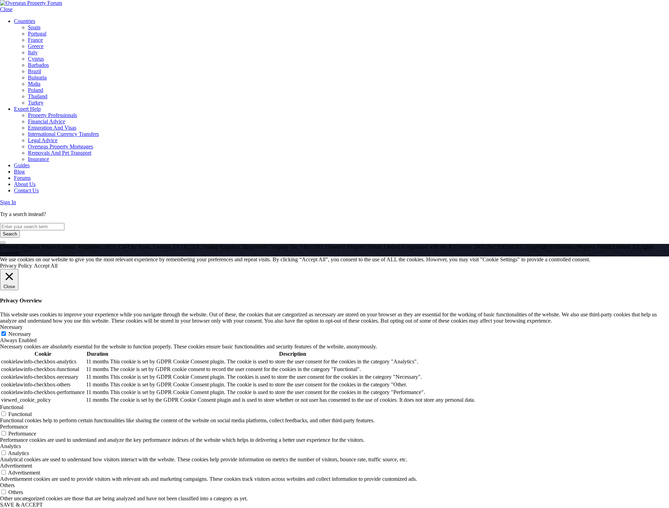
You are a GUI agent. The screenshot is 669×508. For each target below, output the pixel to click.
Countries (24, 21)
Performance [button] (14, 427)
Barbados (38, 65)
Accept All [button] (45, 266)
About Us (25, 184)
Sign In (8, 202)
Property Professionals (52, 115)
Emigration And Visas (52, 128)
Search (10, 234)
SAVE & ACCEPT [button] (21, 505)
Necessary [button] (11, 327)
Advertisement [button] (16, 466)
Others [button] (7, 485)
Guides (22, 165)
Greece (36, 46)
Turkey (36, 103)
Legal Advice (42, 140)
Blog (19, 172)
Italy (33, 52)
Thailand (37, 96)
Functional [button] (11, 407)
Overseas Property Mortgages (60, 146)
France (35, 40)
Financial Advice (46, 121)
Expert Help (27, 109)
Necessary (19, 334)
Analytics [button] (10, 446)
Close (6, 9)
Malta (34, 84)
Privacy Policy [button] (16, 266)
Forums (22, 178)
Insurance (38, 159)
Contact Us (26, 190)
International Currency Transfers (63, 134)
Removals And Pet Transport (59, 153)
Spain (34, 27)
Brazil (34, 71)
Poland (35, 90)
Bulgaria (37, 77)
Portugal (37, 34)
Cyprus (36, 59)
